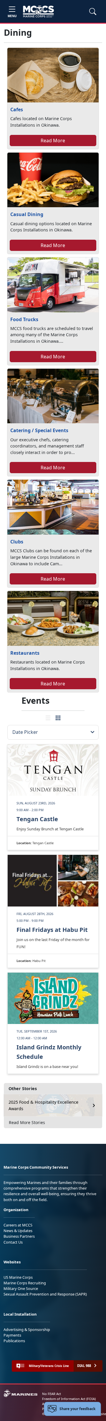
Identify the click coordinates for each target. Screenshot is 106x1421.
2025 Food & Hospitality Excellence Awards (43, 1105)
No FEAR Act (51, 1393)
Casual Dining (26, 214)
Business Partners (19, 1236)
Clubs (16, 541)
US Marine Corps (18, 1277)
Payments (12, 1335)
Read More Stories (27, 1122)
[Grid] (58, 718)
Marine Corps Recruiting (25, 1283)
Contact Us (13, 1242)
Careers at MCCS (18, 1225)
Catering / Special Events (39, 430)
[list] (48, 718)
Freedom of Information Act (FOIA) (69, 1398)
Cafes (16, 109)
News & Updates (18, 1230)
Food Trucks (24, 319)
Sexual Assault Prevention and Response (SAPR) (45, 1294)
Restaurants (24, 653)
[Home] (38, 11)
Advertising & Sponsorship (27, 1329)
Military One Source (21, 1288)
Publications (14, 1340)
